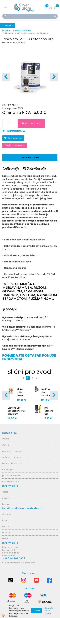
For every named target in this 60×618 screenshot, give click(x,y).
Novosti (6, 532)
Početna (6, 30)
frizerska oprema (11, 481)
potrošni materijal (11, 475)
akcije (5, 491)
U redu (36, 610)
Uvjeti (5, 538)
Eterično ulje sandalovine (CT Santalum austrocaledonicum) (17, 412)
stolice (5, 444)
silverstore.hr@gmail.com (22, 562)
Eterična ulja (42, 33)
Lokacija (6, 520)
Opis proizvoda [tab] (29, 157)
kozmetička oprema (12, 463)
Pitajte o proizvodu (14, 145)
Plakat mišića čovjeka (21, 392)
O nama (6, 514)
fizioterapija (8, 469)
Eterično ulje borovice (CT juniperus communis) (47, 397)
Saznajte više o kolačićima (50, 610)
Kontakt (6, 526)
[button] (54, 77)
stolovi (5, 438)
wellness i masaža (11, 457)
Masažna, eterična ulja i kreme (19, 33)
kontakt (5, 504)
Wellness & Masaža (22, 30)
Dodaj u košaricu (31, 123)
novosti (6, 497)
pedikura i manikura (12, 451)
